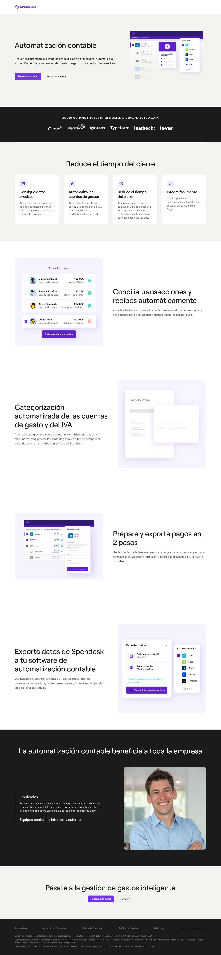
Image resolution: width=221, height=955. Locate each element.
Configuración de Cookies (193, 928)
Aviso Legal (159, 928)
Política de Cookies (128, 928)
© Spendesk (21, 928)
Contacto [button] (125, 898)
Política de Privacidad (92, 928)
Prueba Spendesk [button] (56, 76)
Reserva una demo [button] (28, 76)
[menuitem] (25, 7)
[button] (64, 805)
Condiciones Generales (54, 928)
